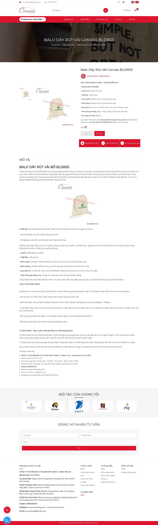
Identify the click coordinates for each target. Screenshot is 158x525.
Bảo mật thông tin (108, 482)
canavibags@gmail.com (31, 2)
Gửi (79, 448)
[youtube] (123, 2)
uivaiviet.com (58, 507)
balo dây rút (30, 172)
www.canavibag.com (36, 507)
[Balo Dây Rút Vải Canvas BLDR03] (55, 107)
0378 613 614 (52, 2)
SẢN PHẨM (85, 19)
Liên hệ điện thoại (112, 143)
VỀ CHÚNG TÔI (102, 19)
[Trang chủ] (27, 10)
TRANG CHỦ (68, 19)
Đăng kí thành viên (129, 472)
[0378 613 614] (7, 510)
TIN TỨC (118, 19)
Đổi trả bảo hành (107, 472)
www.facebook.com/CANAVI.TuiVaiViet (43, 375)
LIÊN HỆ (132, 19)
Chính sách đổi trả (88, 485)
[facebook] (119, 2)
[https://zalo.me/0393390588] (7, 520)
